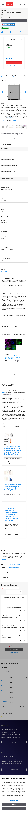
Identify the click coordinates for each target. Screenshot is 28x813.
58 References (17, 17)
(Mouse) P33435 (16, 564)
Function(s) (5, 572)
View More (15, 120)
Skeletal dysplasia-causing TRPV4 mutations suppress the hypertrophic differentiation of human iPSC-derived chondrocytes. (11, 514)
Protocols (23, 32)
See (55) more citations (9, 544)
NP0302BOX (9, 117)
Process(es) (5, 577)
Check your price (9, 58)
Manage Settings (14, 800)
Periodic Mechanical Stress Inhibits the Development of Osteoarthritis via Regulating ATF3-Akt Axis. (12, 487)
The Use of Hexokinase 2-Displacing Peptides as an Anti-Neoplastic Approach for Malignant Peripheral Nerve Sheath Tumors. (12, 450)
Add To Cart (14, 62)
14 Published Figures (7, 17)
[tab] (14, 573)
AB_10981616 (4, 271)
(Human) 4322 (11, 567)
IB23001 (2, 120)
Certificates (14, 32)
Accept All (14, 808)
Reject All (14, 804)
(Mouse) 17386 (17, 567)
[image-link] (14, 91)
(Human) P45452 (9, 564)
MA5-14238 (15, 109)
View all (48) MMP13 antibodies (14, 20)
